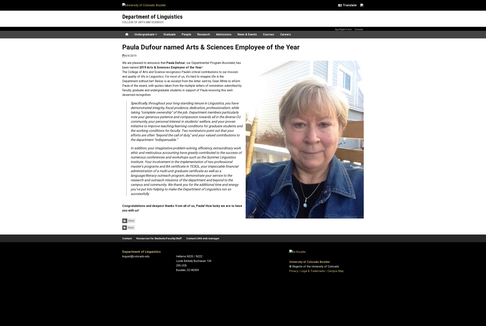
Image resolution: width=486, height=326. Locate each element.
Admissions (223, 34)
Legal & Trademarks (313, 271)
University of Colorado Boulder (309, 262)
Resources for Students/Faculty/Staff (159, 238)
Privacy (293, 271)
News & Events (247, 34)
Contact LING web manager (202, 238)
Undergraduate (144, 34)
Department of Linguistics (152, 16)
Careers (285, 34)
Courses (268, 34)
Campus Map (335, 271)
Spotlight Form (343, 29)
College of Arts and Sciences (143, 22)
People (186, 34)
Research (203, 34)
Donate (359, 29)
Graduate (169, 34)
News (131, 220)
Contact (127, 238)
